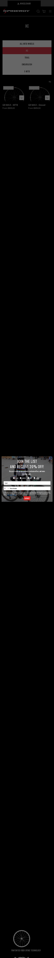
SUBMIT (27, 498)
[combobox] (6, 488)
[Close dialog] (50, 458)
